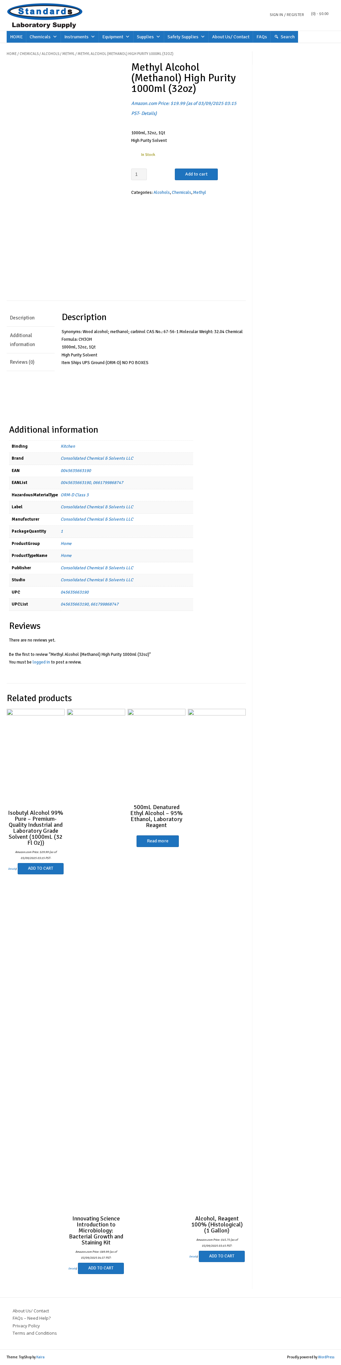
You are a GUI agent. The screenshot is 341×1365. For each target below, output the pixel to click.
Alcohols (50, 54)
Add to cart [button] (40, 868)
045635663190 (75, 592)
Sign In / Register (287, 14)
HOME (16, 37)
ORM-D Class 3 (75, 495)
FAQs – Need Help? (32, 1318)
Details (148, 113)
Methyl (68, 54)
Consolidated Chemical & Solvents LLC (97, 458)
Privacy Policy (26, 1326)
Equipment (112, 37)
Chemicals (40, 37)
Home (12, 54)
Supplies (145, 37)
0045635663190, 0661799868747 (92, 482)
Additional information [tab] (22, 339)
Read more (158, 841)
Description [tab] (22, 318)
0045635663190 (76, 470)
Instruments (76, 37)
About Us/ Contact (230, 37)
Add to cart (196, 174)
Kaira (40, 1357)
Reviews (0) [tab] (22, 362)
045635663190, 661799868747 (90, 604)
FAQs (261, 37)
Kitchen (68, 446)
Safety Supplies (183, 37)
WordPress (326, 1357)
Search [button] (288, 37)
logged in (41, 662)
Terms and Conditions (35, 1333)
